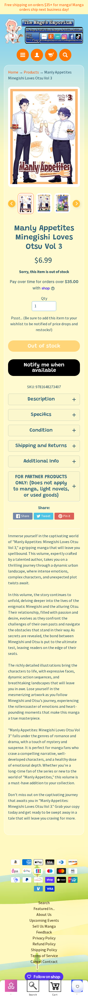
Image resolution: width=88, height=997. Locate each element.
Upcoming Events (44, 920)
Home (13, 72)
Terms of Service (44, 955)
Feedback (44, 932)
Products (31, 72)
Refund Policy (44, 943)
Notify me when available (44, 367)
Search (44, 902)
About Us (44, 914)
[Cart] (51, 55)
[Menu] (23, 55)
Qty (44, 298)
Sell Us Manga (44, 926)
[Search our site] (65, 55)
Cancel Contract (44, 961)
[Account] (37, 55)
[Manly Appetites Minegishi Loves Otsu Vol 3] (26, 203)
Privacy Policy (44, 937)
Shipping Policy (44, 949)
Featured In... (44, 908)
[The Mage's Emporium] (44, 31)
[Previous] (11, 203)
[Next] (76, 203)
